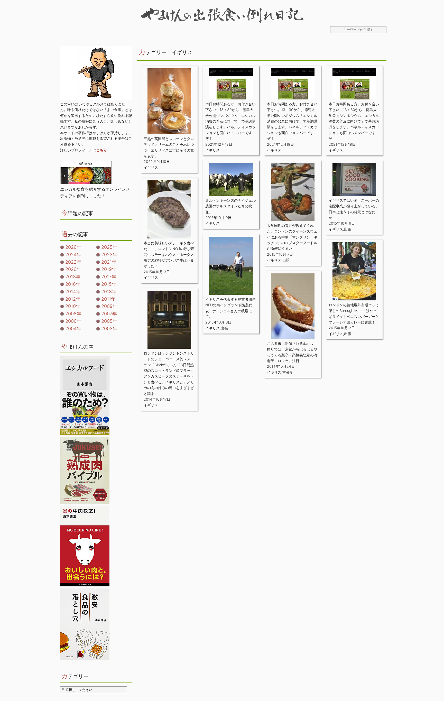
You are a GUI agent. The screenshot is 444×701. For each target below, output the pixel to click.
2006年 (73, 321)
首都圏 (287, 372)
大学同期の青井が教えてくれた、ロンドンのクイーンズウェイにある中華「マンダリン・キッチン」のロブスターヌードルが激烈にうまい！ (292, 237)
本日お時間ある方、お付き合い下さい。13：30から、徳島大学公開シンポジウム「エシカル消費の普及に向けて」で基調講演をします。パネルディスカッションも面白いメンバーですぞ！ (230, 121)
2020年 (73, 269)
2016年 (72, 284)
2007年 (109, 313)
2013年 (108, 291)
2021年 (108, 262)
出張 (286, 260)
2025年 (109, 247)
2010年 (72, 306)
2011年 (108, 299)
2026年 (73, 247)
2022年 (73, 262)
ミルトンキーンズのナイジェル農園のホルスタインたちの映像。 (230, 206)
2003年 (109, 328)
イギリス (151, 167)
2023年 (109, 254)
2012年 (72, 299)
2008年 (73, 313)
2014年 (72, 291)
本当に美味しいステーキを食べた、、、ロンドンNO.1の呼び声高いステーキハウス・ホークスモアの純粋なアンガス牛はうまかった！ (169, 254)
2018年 (72, 276)
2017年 (108, 276)
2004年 (73, 328)
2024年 (73, 254)
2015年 (108, 284)
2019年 (108, 269)
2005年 (109, 321)
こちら (101, 150)
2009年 (109, 306)
